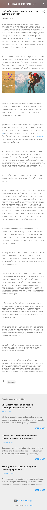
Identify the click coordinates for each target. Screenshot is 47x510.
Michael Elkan (29, 505)
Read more (40, 428)
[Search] (43, 5)
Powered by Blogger (25, 501)
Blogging (11, 382)
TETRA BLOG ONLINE (22, 4)
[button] (43, 12)
